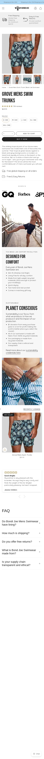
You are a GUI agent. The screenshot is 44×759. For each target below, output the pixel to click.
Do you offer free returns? (17, 541)
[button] (20, 496)
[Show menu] (3, 8)
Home (4, 87)
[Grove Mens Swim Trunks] (22, 432)
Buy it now (22, 139)
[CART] (40, 8)
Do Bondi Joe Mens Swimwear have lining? (20, 523)
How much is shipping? (15, 533)
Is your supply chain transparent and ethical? (16, 563)
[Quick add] (5, 449)
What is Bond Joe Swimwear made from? (19, 552)
